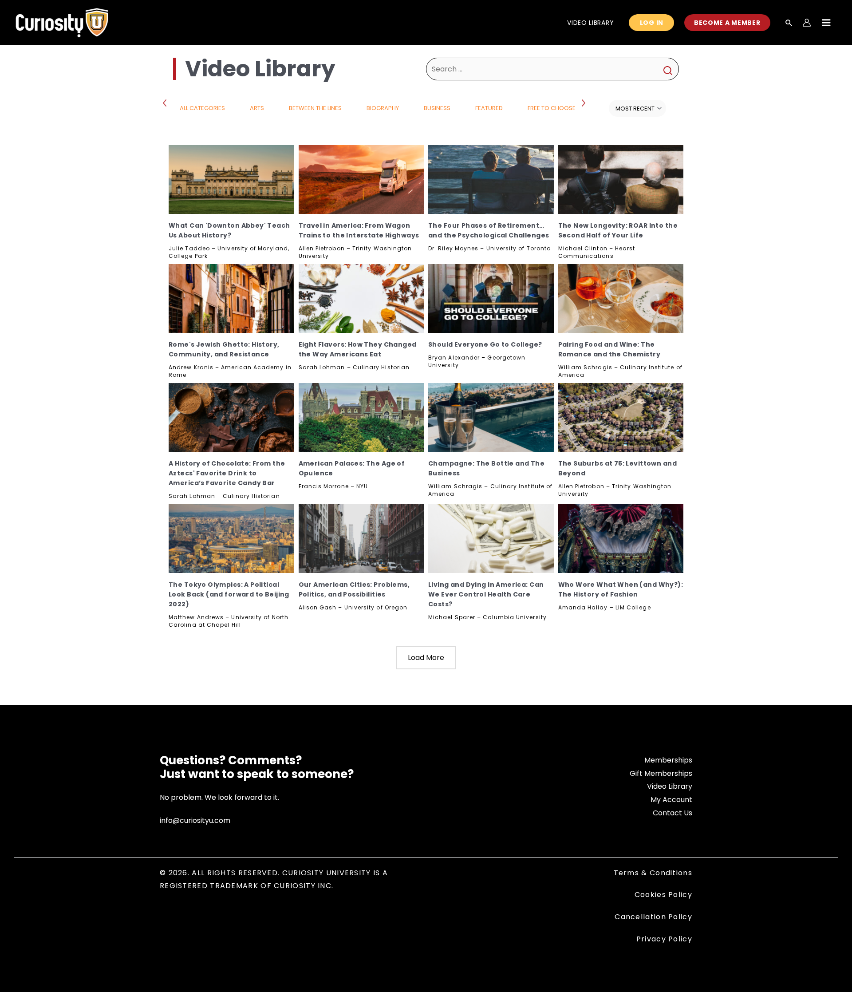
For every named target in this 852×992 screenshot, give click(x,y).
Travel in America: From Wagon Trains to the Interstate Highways (359, 230)
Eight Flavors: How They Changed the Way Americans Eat (358, 349)
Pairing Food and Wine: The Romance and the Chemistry (609, 349)
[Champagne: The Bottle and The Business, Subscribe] (491, 417)
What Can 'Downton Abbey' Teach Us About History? (229, 230)
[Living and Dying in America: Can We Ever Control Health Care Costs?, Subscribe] (491, 538)
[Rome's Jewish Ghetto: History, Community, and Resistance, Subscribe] (231, 298)
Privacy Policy (664, 939)
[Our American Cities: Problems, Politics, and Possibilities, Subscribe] (361, 538)
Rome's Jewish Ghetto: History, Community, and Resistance (224, 349)
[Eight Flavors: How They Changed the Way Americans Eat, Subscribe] (361, 298)
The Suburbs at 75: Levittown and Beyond (617, 468)
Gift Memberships (661, 773)
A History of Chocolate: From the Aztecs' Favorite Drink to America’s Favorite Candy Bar (227, 473)
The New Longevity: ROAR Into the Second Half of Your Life (618, 230)
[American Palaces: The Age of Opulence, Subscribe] (361, 417)
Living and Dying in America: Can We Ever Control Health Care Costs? (486, 594)
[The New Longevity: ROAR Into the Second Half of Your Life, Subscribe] (621, 179)
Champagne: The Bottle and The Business (486, 468)
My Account (671, 799)
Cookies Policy (663, 894)
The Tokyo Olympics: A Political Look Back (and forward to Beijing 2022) (229, 594)
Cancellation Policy (653, 917)
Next (584, 102)
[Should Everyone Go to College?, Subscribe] (491, 298)
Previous (166, 102)
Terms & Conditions (653, 873)
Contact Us (672, 813)
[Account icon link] (806, 22)
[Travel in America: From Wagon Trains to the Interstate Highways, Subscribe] (361, 179)
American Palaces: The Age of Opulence (352, 468)
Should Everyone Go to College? (485, 344)
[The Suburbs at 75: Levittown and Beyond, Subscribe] (621, 417)
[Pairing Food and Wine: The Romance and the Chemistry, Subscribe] (621, 298)
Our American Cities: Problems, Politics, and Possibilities (354, 589)
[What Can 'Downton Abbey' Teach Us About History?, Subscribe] (231, 179)
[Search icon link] (789, 23)
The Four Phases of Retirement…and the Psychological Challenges (488, 230)
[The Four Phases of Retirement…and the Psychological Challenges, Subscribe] (491, 179)
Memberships (668, 760)
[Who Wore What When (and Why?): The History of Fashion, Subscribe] (621, 538)
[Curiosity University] (62, 22)
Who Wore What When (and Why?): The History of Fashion (620, 589)
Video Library (669, 786)
